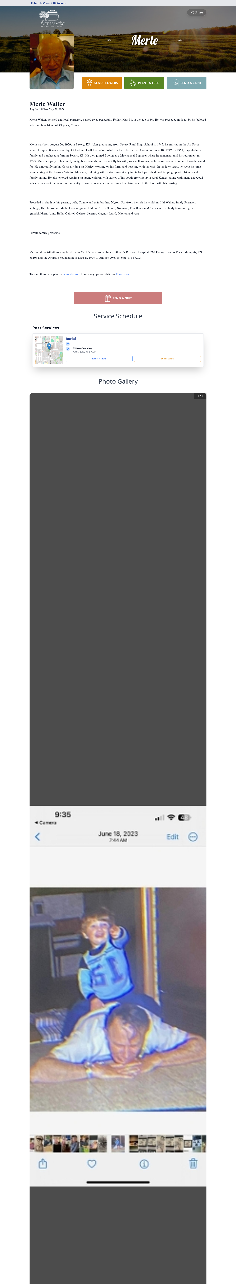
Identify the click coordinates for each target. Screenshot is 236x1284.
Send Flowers (167, 358)
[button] (49, 346)
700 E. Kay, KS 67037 (84, 351)
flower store (123, 274)
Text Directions (99, 358)
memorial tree (71, 274)
